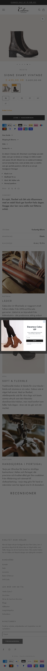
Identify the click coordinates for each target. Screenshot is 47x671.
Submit (34, 340)
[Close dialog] (44, 321)
